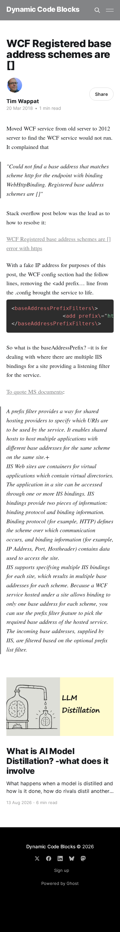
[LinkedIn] (60, 858)
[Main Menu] (110, 10)
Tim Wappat (22, 101)
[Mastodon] (83, 858)
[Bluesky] (71, 858)
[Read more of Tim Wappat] (14, 85)
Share (101, 94)
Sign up (61, 870)
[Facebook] (48, 858)
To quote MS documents (34, 391)
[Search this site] (97, 10)
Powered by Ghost (60, 883)
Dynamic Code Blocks (43, 9)
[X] (37, 858)
